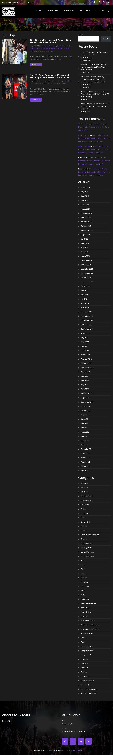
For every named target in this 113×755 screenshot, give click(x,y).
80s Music (84, 487)
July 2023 (84, 337)
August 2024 (85, 286)
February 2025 (86, 260)
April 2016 (85, 440)
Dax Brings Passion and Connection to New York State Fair (50, 41)
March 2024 (85, 307)
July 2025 (84, 239)
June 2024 (85, 295)
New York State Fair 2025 (90, 629)
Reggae (84, 672)
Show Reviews (48, 51)
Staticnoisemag (77, 750)
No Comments (45, 46)
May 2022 (84, 385)
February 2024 (86, 312)
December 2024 (87, 269)
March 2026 (85, 209)
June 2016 (84, 436)
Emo (83, 560)
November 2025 (87, 222)
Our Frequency (102, 11)
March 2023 (85, 355)
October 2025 (86, 226)
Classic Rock (85, 522)
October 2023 (86, 325)
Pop (82, 638)
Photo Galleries (64, 48)
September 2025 (87, 230)
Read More (36, 64)
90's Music (84, 492)
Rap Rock (84, 668)
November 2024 (87, 273)
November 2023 (87, 320)
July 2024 (84, 290)
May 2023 (84, 346)
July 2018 (84, 423)
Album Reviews (86, 496)
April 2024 (85, 303)
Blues (83, 517)
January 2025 (86, 265)
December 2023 (87, 316)
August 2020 (85, 406)
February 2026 (86, 213)
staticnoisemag (84, 124)
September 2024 (87, 282)
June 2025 (85, 243)
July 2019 (84, 419)
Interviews (85, 586)
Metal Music (85, 599)
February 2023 (86, 359)
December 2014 (87, 449)
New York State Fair (36, 48)
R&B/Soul (33, 51)
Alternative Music (87, 500)
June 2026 (85, 196)
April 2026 (85, 204)
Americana (85, 505)
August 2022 (85, 372)
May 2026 (84, 200)
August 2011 (85, 462)
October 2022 (86, 363)
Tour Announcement (88, 693)
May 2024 (84, 299)
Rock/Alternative (87, 680)
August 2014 (85, 453)
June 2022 (85, 380)
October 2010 (86, 466)
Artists (83, 509)
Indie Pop (84, 582)
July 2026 (84, 192)
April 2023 (85, 350)
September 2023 (87, 329)
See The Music (68, 11)
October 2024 (86, 277)
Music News (85, 608)
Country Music (61, 46)
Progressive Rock (87, 650)
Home (38, 11)
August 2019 (85, 415)
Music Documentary (88, 603)
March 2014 (85, 458)
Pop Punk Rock (86, 646)
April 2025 (85, 252)
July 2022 (84, 376)
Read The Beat (51, 11)
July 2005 (84, 470)
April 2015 (85, 445)
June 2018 (84, 427)
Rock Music (85, 676)
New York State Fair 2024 (51, 48)
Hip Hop (69, 46)
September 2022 (87, 367)
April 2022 (85, 389)
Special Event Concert (89, 689)
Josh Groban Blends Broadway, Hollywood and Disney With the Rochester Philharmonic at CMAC (93, 79)
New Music (85, 616)
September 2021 (87, 393)
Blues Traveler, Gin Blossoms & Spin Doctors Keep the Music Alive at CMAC (93, 127)
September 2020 (87, 402)
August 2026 (85, 187)
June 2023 (85, 342)
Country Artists (86, 543)
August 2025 (85, 234)
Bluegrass (85, 513)
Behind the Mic (85, 11)
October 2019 (86, 410)
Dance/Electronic (87, 552)
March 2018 (85, 432)
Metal (83, 595)
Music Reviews (86, 612)
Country (53, 46)
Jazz (82, 590)
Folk (82, 565)
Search (80, 35)
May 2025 (84, 247)
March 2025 (85, 256)
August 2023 (85, 333)
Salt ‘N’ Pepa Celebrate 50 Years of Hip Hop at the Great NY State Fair (50, 76)
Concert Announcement (90, 535)
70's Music (85, 483)
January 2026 (86, 217)
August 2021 (85, 397)
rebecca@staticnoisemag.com (73, 730)
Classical (84, 526)
